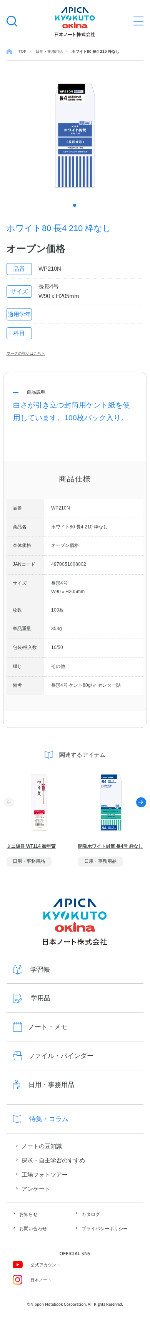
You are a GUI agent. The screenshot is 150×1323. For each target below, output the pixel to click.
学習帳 (40, 969)
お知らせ (28, 1214)
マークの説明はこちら (26, 353)
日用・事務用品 (51, 1084)
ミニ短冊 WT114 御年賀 (31, 846)
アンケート (36, 1189)
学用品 (40, 998)
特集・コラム (48, 1119)
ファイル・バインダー (60, 1056)
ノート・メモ (47, 1027)
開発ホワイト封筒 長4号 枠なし (110, 846)
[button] (141, 802)
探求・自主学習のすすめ (53, 1160)
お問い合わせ (33, 1228)
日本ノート (41, 1280)
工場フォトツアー (45, 1175)
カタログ (91, 1214)
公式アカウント (45, 1265)
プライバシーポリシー (105, 1228)
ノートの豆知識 (42, 1146)
